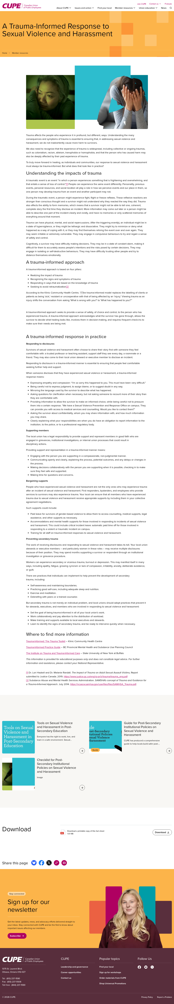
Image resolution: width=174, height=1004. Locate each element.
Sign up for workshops (110, 972)
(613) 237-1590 (13, 978)
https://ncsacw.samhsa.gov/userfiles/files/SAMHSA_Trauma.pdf (103, 684)
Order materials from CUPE (112, 977)
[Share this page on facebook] (41, 863)
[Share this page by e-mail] (64, 863)
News (163, 7)
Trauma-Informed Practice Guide (43, 647)
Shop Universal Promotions (112, 983)
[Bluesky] (145, 966)
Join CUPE (141, 4)
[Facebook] (139, 966)
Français (168, 3)
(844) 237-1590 (18, 984)
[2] (67, 286)
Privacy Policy (147, 997)
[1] (67, 184)
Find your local (105, 7)
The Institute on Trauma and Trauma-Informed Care (53, 653)
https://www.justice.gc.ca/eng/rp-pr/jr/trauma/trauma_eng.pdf (96, 676)
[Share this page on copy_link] (56, 863)
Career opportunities (71, 972)
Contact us (66, 977)
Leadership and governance (74, 966)
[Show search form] (171, 8)
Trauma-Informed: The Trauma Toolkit (45, 641)
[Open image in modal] (87, 97)
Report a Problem (164, 997)
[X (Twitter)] (152, 966)
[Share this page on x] (49, 863)
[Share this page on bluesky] (34, 863)
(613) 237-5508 (14, 981)
